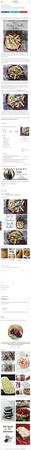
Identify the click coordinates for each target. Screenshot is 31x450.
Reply (28, 308)
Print (25, 140)
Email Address (3, 185)
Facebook (26, 181)
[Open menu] (2, 2)
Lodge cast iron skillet (19, 90)
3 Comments (15, 9)
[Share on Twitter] (1, 223)
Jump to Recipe (4, 14)
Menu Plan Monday (9, 194)
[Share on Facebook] (1, 222)
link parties (8, 193)
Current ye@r (3, 289)
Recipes (5, 5)
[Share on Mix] (1, 226)
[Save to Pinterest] (1, 225)
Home (2, 5)
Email (12, 283)
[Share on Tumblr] (1, 228)
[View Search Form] (29, 1)
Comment (3, 270)
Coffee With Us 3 (14, 181)
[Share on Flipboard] (1, 229)
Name (2, 283)
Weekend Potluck (17, 194)
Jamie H (3, 9)
